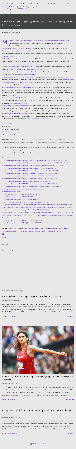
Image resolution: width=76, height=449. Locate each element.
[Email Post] (3, 235)
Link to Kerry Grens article (39, 118)
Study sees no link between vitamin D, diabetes (16, 82)
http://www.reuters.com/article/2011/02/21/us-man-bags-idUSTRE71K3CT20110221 (27, 181)
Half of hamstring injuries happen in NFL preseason (16, 87)
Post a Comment (7, 251)
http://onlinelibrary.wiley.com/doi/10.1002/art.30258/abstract (19, 197)
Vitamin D (59, 231)
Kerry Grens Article (11, 95)
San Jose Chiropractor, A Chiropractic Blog (29, 3)
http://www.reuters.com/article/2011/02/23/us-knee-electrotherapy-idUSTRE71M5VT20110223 (30, 173)
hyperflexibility (8, 231)
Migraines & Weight (14, 40)
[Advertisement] (38, 271)
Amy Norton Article (7, 56)
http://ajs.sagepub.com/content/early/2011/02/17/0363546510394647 (22, 194)
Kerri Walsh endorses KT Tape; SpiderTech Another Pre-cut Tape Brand (33, 296)
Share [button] (4, 237)
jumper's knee (19, 231)
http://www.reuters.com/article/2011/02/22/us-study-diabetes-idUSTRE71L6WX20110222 (28, 176)
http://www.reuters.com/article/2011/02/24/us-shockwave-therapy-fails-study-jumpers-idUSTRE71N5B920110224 (35, 163)
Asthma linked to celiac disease (11, 59)
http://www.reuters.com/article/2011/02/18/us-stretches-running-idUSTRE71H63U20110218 (29, 184)
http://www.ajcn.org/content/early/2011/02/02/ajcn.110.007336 (20, 199)
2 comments (12, 433)
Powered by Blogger (39, 444)
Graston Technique (7, 9)
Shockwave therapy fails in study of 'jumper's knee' (16, 48)
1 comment (12, 399)
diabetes (37, 228)
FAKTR (21, 9)
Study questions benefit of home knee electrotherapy (17, 77)
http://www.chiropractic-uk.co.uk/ (12, 191)
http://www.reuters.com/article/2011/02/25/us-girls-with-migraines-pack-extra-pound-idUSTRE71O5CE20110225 (35, 160)
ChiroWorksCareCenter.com (9, 7)
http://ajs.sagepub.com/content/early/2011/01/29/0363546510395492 (22, 220)
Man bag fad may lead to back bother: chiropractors (17, 98)
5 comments (12, 316)
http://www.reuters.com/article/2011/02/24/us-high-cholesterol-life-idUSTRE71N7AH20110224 (30, 168)
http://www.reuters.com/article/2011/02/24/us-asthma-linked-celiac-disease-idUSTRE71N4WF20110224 (32, 165)
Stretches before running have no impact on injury (16, 105)
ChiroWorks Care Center (10, 124)
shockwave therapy (39, 231)
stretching (51, 231)
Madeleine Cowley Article (20, 103)
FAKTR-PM (5, 134)
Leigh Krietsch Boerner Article (39, 69)
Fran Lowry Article (54, 111)
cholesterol (28, 228)
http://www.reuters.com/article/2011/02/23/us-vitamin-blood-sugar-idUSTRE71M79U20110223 (30, 171)
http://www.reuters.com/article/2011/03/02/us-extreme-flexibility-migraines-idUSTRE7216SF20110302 (32, 186)
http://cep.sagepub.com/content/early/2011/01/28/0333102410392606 (23, 189)
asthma (10, 228)
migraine (28, 231)
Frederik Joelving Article (51, 46)
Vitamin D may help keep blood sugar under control (17, 72)
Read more (70, 316)
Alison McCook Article (30, 64)
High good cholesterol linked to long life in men (15, 66)
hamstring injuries (60, 228)
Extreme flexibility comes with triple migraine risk (16, 113)
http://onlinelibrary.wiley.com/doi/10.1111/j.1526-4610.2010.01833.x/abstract (24, 223)
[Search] (68, 3)
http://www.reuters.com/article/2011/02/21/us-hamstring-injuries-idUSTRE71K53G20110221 (29, 178)
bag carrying (18, 228)
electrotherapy (46, 228)
